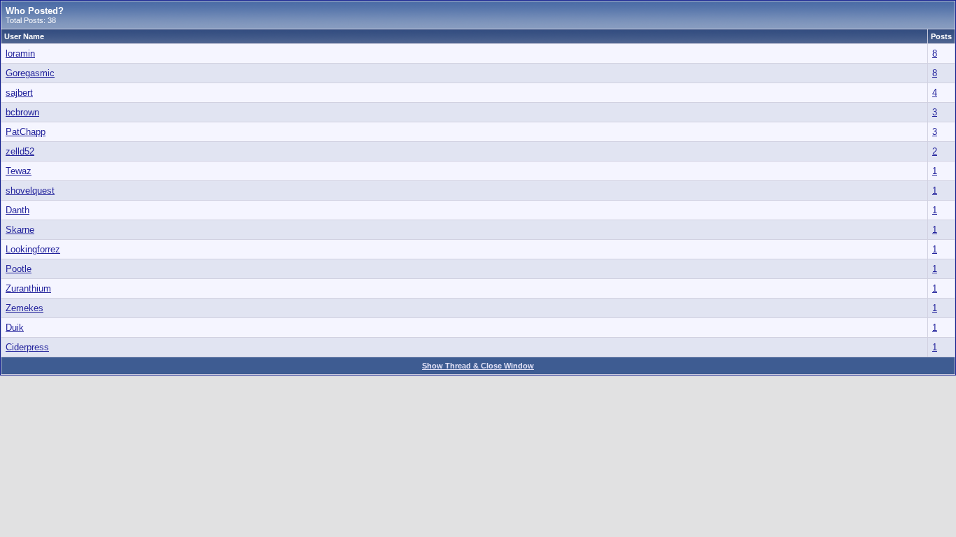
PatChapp (25, 132)
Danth (17, 210)
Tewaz (18, 171)
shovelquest (30, 190)
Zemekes (24, 308)
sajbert (19, 92)
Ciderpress (27, 347)
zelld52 (20, 151)
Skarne (20, 229)
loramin (20, 53)
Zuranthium (28, 288)
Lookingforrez (33, 249)
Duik (15, 327)
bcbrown (22, 112)
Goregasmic (30, 73)
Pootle (18, 269)
